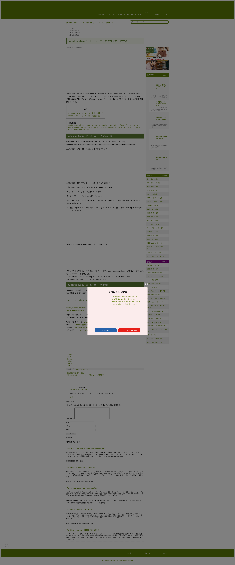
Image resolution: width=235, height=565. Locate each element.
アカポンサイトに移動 (129, 330)
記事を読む (105, 330)
